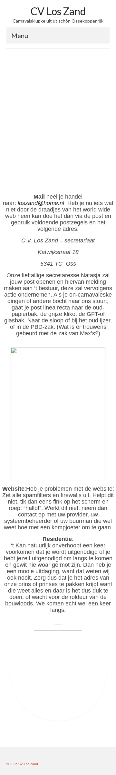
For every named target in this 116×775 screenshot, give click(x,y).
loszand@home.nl (42, 203)
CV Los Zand (58, 11)
